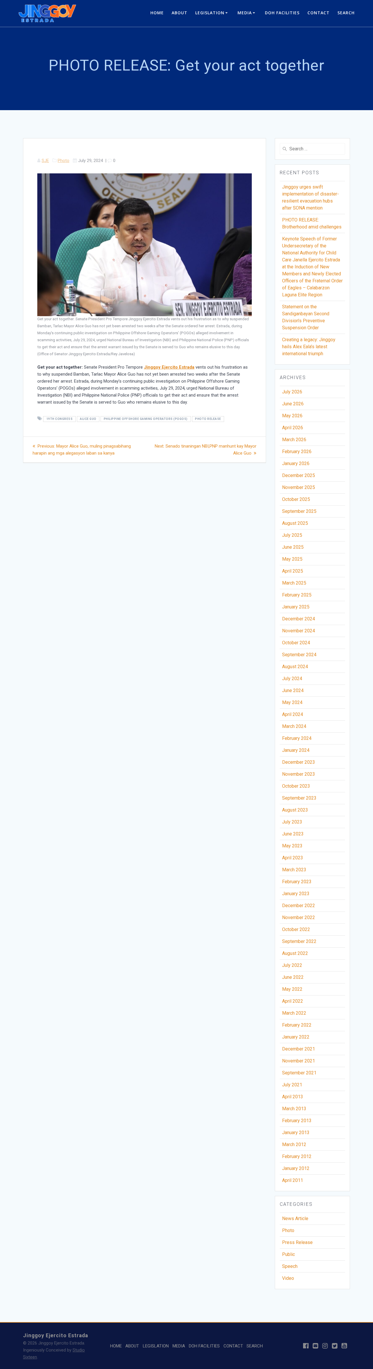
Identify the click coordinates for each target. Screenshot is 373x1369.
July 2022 (292, 965)
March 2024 (294, 726)
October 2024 (296, 642)
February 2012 (297, 1156)
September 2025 (299, 511)
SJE (45, 160)
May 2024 (292, 702)
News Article (295, 1218)
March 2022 (294, 1013)
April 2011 (292, 1180)
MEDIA (244, 12)
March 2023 (294, 869)
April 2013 (292, 1096)
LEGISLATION (209, 12)
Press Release (297, 1242)
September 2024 (299, 654)
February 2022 (297, 1025)
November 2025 (298, 487)
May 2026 (292, 415)
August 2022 (295, 953)
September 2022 (299, 941)
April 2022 (292, 1001)
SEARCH (346, 12)
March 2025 (294, 583)
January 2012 (295, 1168)
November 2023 (298, 774)
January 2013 (295, 1132)
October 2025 (296, 499)
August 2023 (295, 810)
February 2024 (297, 738)
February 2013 (297, 1120)
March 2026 (294, 439)
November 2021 (298, 1061)
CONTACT (318, 12)
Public (288, 1254)
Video (288, 1278)
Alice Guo (88, 418)
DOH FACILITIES (282, 12)
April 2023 (292, 858)
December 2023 (298, 762)
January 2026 (295, 463)
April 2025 (292, 571)
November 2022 (298, 917)
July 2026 (292, 392)
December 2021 (298, 1049)
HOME (157, 12)
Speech (290, 1266)
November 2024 (298, 631)
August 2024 (295, 666)
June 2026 (293, 404)
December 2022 (298, 905)
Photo (63, 160)
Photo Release (208, 418)
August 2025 (295, 523)
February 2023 (297, 881)
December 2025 (298, 475)
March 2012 (294, 1144)
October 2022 (296, 929)
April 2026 (292, 427)
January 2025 (295, 607)
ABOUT (179, 12)
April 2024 (292, 714)
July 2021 (292, 1085)
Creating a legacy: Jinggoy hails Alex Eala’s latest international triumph (308, 346)
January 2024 (295, 750)
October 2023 (296, 786)
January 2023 (295, 893)
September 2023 (299, 798)
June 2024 (293, 690)
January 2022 (295, 1037)
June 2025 (293, 547)
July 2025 (292, 535)
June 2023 (293, 834)
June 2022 (293, 977)
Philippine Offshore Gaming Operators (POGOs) (146, 418)
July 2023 (292, 822)
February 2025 (297, 595)
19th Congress (59, 418)
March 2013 (294, 1108)
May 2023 (292, 846)
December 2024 (298, 619)
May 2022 (292, 989)
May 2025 (292, 559)
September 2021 (299, 1073)
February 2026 (297, 451)
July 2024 (292, 678)
